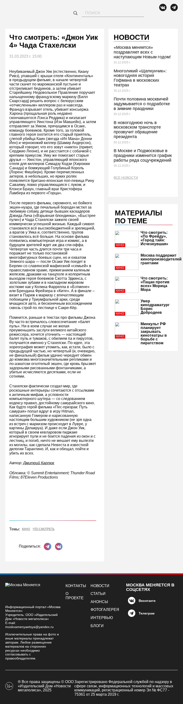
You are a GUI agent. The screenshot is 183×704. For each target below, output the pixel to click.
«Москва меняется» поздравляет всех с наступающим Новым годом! (142, 52)
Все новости (126, 178)
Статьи (98, 594)
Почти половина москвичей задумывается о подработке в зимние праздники (142, 104)
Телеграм (146, 613)
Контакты (76, 586)
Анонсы (99, 602)
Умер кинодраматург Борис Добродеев (155, 307)
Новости (100, 586)
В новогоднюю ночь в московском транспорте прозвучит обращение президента (137, 129)
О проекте (75, 596)
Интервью (102, 618)
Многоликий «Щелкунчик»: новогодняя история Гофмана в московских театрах (140, 78)
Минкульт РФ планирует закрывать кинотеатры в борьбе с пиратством (154, 333)
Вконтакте (147, 601)
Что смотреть (44, 529)
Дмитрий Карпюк (38, 463)
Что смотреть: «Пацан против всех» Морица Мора (155, 284)
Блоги (97, 626)
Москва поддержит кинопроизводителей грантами (161, 259)
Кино (26, 529)
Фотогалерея (105, 610)
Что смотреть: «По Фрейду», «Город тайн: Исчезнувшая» (154, 238)
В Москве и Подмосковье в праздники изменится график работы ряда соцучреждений (143, 155)
